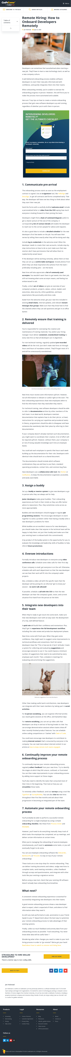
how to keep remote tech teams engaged (45, 747)
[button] (17, 21)
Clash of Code (61, 733)
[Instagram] (14, 1040)
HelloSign (61, 193)
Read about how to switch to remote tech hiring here (41, 945)
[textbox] (44, 158)
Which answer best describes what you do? (38, 155)
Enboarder (62, 853)
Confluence (26, 475)
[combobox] (46, 158)
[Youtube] (10, 1040)
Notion (63, 472)
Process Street (56, 824)
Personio (36, 856)
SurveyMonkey (37, 794)
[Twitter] (4, 1040)
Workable (25, 827)
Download (46, 171)
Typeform (25, 794)
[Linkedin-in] (7, 1040)
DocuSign (25, 196)
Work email (29, 148)
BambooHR (26, 856)
